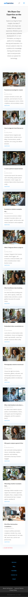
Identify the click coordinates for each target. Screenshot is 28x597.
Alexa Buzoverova (10, 447)
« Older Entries (8, 548)
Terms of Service (18, 588)
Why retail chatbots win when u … (14, 405)
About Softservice (8, 588)
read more (7, 105)
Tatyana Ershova (9, 213)
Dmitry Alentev (9, 94)
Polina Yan (8, 488)
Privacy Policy (13, 590)
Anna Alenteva (9, 290)
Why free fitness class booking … (13, 288)
